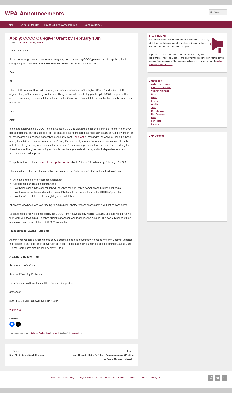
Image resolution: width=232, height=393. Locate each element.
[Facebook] (210, 378)
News (153, 117)
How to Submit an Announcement (60, 24)
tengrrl (40, 42)
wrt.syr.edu (15, 309)
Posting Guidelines (92, 24)
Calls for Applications (40, 332)
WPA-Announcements (34, 13)
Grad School (157, 104)
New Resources (158, 114)
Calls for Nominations (161, 87)
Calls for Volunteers (160, 90)
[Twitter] (217, 378)
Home (10, 24)
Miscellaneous (157, 110)
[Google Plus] (224, 378)
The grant (78, 137)
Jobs (153, 107)
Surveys (155, 124)
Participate (156, 120)
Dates (154, 97)
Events (154, 100)
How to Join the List (29, 24)
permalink (76, 332)
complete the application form (55, 162)
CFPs (153, 94)
